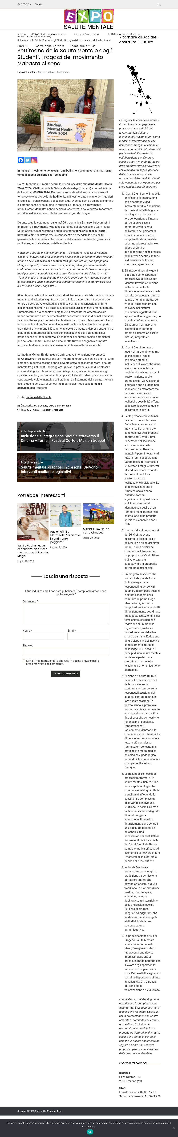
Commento (30, 601)
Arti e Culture (40, 405)
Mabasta (58, 410)
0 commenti (62, 72)
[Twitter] (28, 160)
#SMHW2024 (34, 410)
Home (21, 34)
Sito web (28, 645)
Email (38, 4)
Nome (27, 630)
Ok (89, 1131)
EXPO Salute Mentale (46, 34)
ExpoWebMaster (26, 72)
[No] (173, 1128)
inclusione (47, 410)
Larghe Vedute (85, 34)
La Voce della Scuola (38, 397)
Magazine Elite (54, 1111)
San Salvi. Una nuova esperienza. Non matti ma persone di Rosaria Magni (32, 551)
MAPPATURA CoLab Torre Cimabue (96, 530)
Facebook (24, 4)
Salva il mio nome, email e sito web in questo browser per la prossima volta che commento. (62, 662)
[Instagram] (34, 160)
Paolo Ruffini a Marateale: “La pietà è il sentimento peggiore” (65, 537)
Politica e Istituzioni (121, 34)
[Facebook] (21, 160)
